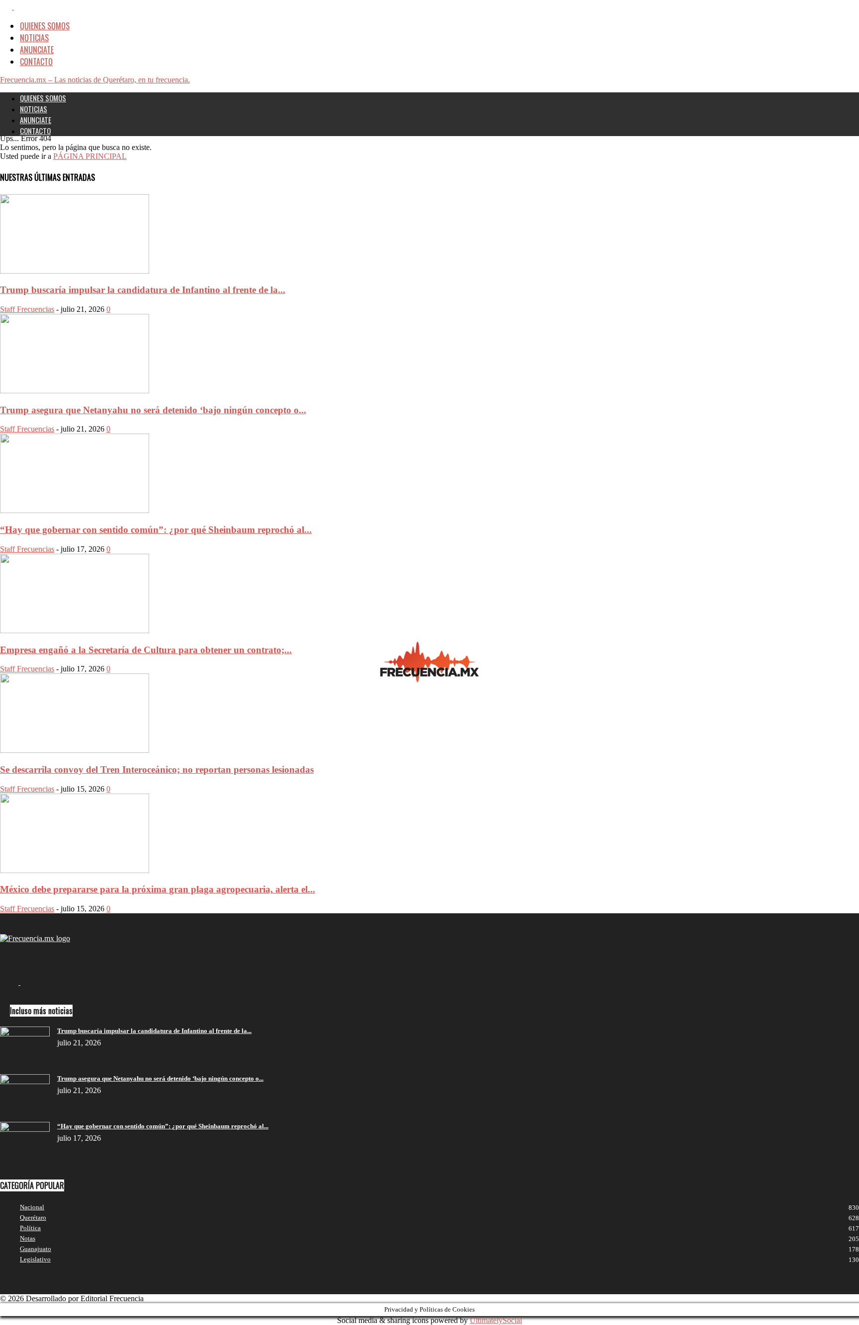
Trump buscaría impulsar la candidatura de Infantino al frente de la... (142, 290)
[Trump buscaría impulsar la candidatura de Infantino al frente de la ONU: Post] (74, 271)
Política (30, 1228)
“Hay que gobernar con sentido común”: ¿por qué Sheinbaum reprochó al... (156, 529)
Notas (27, 1238)
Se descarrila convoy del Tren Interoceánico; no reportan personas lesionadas (157, 769)
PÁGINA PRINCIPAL (90, 156)
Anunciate (37, 50)
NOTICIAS (34, 38)
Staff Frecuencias (27, 309)
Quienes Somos (45, 26)
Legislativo (35, 1259)
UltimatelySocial (496, 1320)
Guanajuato (35, 1248)
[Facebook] (7, 6)
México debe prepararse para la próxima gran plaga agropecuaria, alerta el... (157, 889)
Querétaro (33, 1217)
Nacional (32, 1207)
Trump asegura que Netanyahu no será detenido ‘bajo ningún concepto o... (153, 410)
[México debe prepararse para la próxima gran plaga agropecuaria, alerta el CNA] (74, 870)
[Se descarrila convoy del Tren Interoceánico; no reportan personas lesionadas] (74, 750)
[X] (20, 6)
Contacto (36, 62)
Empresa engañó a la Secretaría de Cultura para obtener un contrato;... (146, 650)
